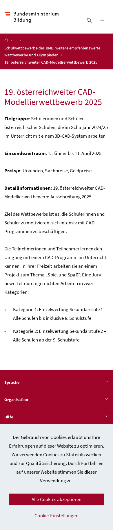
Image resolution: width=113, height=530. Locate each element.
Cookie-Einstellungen (56, 515)
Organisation (16, 399)
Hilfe (8, 417)
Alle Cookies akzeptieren (56, 499)
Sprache (11, 382)
